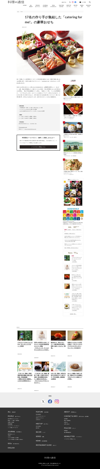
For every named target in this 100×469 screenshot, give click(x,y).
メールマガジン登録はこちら (38, 147)
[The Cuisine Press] (16, 2)
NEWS (22, 11)
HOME (24, 5)
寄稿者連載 (10, 424)
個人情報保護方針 (67, 432)
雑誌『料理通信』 (67, 420)
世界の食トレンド (11, 434)
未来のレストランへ (40, 417)
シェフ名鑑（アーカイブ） (13, 427)
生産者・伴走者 (11, 422)
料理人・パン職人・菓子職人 (13, 420)
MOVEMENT (38, 414)
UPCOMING (38, 426)
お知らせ (66, 422)
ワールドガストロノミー (41, 416)
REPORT (37, 428)
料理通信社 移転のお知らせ (69, 233)
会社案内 (66, 418)
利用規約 (66, 430)
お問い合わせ (66, 424)
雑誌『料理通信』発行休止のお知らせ (71, 247)
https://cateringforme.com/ (30, 129)
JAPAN (9, 435)
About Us (64, 2)
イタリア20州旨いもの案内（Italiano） (15, 439)
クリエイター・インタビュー (13, 425)
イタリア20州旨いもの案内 (13, 437)
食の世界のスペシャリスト (13, 418)
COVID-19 (38, 419)
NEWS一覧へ (73, 313)
